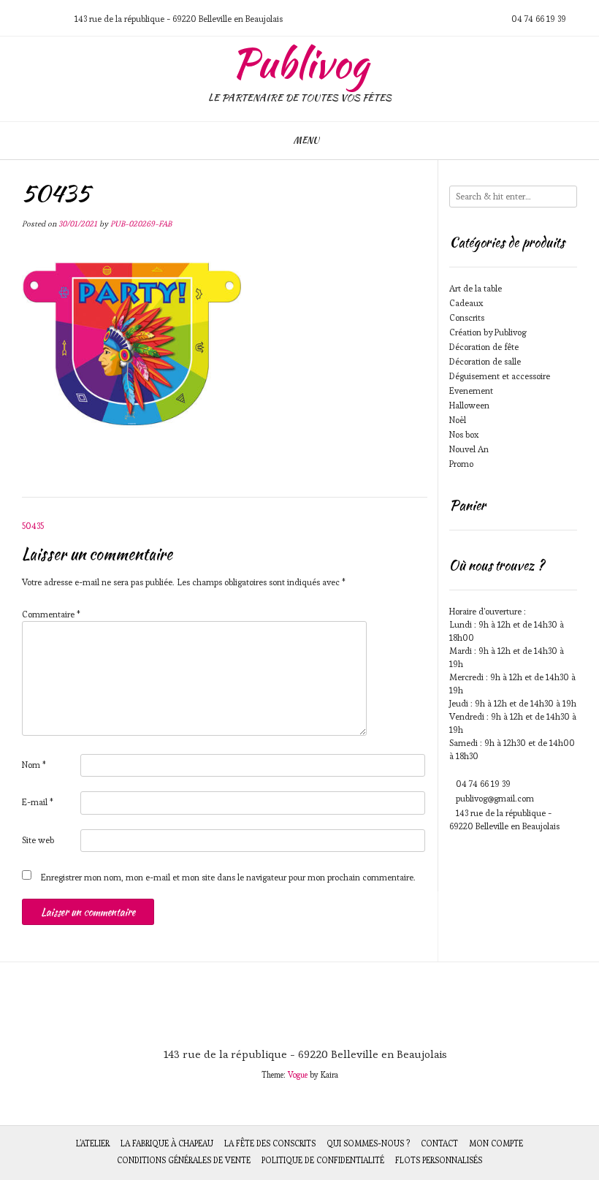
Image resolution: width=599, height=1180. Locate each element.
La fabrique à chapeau (167, 1143)
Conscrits (466, 317)
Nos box (463, 434)
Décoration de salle (485, 361)
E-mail (37, 801)
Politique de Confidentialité (323, 1160)
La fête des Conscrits (270, 1143)
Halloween (469, 405)
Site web (38, 839)
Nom (34, 764)
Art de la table (475, 288)
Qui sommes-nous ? (368, 1143)
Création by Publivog (487, 332)
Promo (461, 463)
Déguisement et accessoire (499, 375)
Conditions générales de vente (184, 1160)
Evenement (471, 390)
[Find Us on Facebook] (50, 18)
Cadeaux (466, 302)
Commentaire (51, 614)
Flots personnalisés (438, 1160)
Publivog (300, 63)
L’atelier (93, 1143)
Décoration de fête (484, 346)
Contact (439, 1143)
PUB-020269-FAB (141, 223)
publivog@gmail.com (495, 798)
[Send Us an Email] (15, 18)
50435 (33, 525)
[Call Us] (32, 18)
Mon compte (496, 1143)
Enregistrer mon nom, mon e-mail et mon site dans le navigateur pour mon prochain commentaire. (228, 877)
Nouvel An (469, 449)
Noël (457, 419)
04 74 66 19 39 (483, 783)
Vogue (298, 1075)
